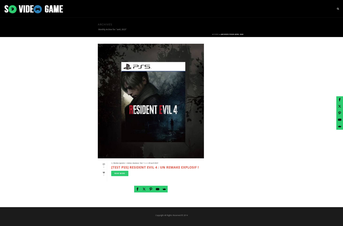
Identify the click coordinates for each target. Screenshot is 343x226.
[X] (144, 189)
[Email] (157, 189)
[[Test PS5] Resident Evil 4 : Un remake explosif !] (151, 101)
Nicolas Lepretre (119, 163)
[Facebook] (137, 189)
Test (141, 163)
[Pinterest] (151, 189)
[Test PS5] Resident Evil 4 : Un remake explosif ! (155, 167)
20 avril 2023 (153, 163)
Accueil (215, 34)
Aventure (136, 163)
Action (129, 163)
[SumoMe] (164, 189)
